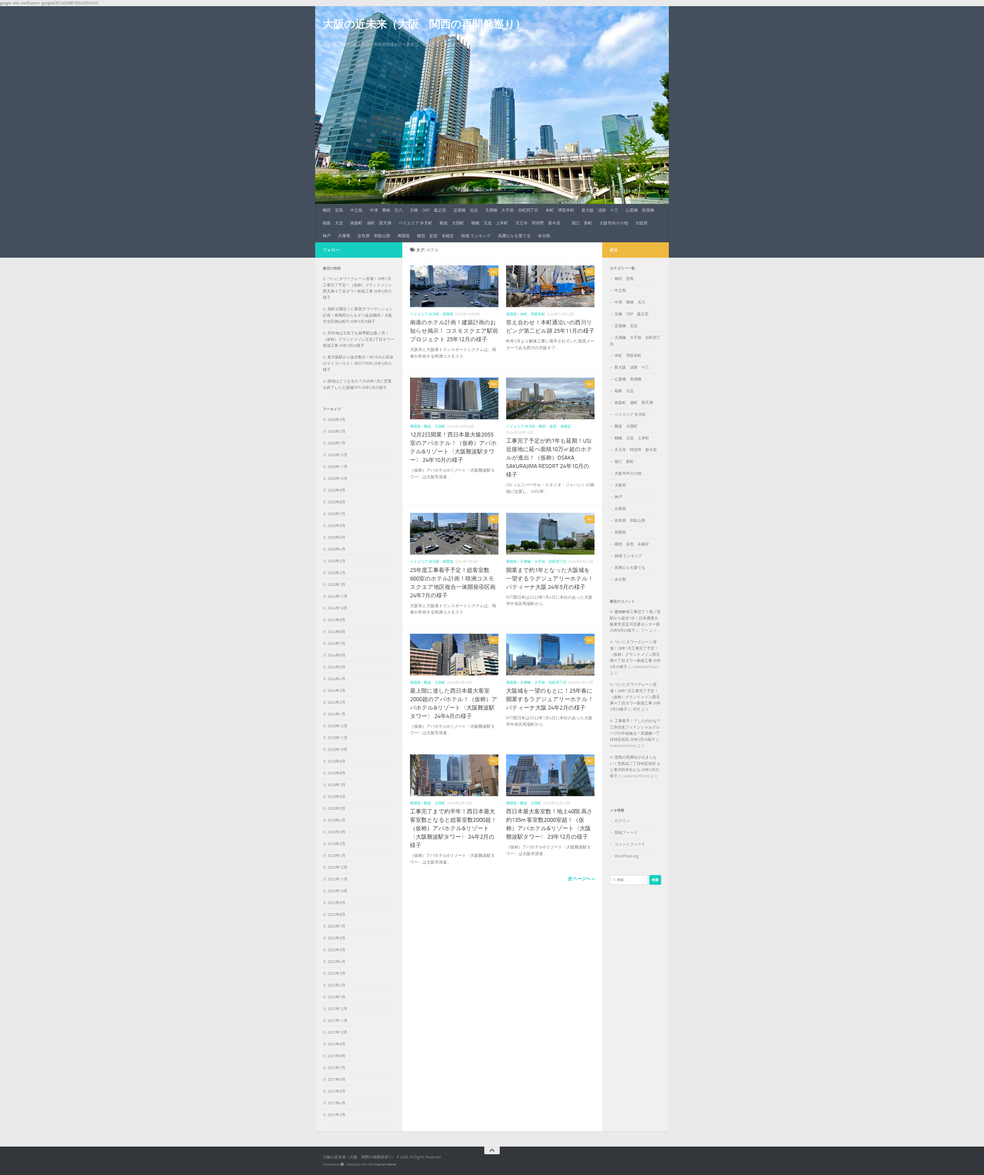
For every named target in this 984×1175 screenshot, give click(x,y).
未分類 (544, 235)
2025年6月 (336, 525)
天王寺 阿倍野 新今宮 (540, 223)
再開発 (403, 235)
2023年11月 (337, 737)
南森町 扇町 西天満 (370, 223)
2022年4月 (336, 961)
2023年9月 (336, 761)
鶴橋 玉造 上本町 (489, 223)
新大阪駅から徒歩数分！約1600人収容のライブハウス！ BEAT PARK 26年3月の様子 (358, 363)
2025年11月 (337, 466)
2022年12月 (337, 867)
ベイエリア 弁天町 (415, 223)
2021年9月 (336, 1044)
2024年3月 (336, 690)
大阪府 (641, 223)
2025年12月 (337, 455)
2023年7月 (336, 785)
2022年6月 (336, 938)
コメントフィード (629, 844)
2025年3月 (336, 561)
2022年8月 (336, 914)
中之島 (356, 210)
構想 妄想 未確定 (435, 235)
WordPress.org (626, 856)
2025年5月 (336, 537)
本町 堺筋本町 (560, 210)
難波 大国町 (451, 223)
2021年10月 (337, 1032)
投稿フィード (626, 832)
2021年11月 (337, 1020)
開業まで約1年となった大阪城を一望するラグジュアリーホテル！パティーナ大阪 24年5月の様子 (549, 578)
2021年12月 (337, 1008)
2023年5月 (336, 808)
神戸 (327, 235)
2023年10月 (337, 749)
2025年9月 (336, 490)
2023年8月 (336, 773)
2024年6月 (336, 655)
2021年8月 (336, 1056)
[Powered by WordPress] (342, 1164)
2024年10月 (337, 608)
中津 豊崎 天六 (386, 210)
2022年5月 (336, 950)
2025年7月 (336, 514)
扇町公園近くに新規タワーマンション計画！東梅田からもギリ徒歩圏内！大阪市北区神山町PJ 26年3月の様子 (358, 315)
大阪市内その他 (613, 223)
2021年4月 (336, 1103)
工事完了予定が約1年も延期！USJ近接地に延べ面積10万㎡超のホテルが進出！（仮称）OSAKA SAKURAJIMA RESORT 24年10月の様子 (549, 458)
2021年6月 (336, 1079)
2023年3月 (336, 832)
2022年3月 (336, 973)
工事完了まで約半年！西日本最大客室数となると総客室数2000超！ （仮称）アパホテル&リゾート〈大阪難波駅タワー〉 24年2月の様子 (453, 828)
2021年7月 (336, 1067)
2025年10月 (337, 478)
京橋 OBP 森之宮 (428, 210)
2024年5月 (336, 667)
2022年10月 (337, 891)
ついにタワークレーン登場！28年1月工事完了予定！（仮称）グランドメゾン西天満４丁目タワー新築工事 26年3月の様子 (635, 654)
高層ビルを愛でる (514, 235)
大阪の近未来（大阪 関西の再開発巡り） (424, 24)
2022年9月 (336, 902)
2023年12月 (337, 726)
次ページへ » (581, 878)
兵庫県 (344, 235)
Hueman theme (385, 1164)
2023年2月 (336, 843)
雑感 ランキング (476, 235)
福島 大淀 (333, 223)
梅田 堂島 (333, 210)
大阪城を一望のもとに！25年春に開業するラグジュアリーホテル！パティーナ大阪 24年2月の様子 (549, 699)
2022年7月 (336, 926)
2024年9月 (336, 620)
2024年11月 (337, 596)
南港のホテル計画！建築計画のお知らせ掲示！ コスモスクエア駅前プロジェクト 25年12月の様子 (454, 331)
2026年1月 (336, 443)
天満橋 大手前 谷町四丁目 (511, 210)
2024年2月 (336, 702)
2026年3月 (336, 419)
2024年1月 (336, 714)
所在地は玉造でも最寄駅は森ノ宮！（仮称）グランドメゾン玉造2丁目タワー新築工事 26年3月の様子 (358, 339)
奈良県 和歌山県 (373, 235)
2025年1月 (336, 584)
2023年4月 (336, 820)
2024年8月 (336, 631)
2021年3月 (336, 1114)
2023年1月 (336, 855)
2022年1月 (336, 997)
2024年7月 (336, 643)
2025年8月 (336, 502)
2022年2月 (336, 985)
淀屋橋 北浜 (465, 210)
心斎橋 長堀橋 (640, 210)
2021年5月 (336, 1091)
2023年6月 (336, 796)
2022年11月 (337, 879)
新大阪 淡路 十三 (599, 210)
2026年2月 (336, 431)
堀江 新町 (582, 223)
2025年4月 (336, 549)
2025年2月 (336, 572)
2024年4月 (336, 679)
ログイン (622, 820)
